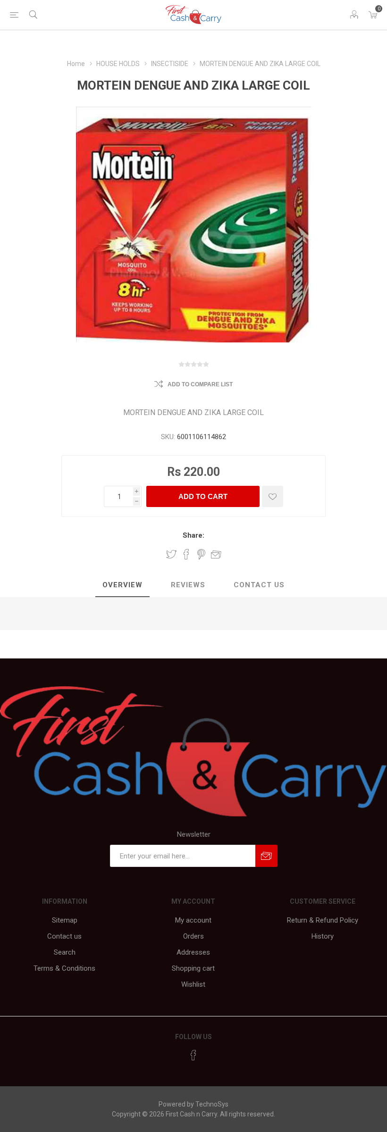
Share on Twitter (171, 554)
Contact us (64, 936)
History (322, 936)
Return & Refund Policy (322, 920)
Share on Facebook (186, 554)
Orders (193, 936)
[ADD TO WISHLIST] (272, 496)
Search (65, 952)
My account (193, 920)
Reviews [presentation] (188, 585)
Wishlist (193, 984)
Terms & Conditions (64, 968)
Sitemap (64, 920)
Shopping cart (193, 968)
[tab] (122, 585)
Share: (193, 535)
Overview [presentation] (122, 585)
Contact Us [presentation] (259, 585)
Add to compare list (200, 384)
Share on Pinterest (201, 554)
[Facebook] (193, 1055)
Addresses (193, 952)
